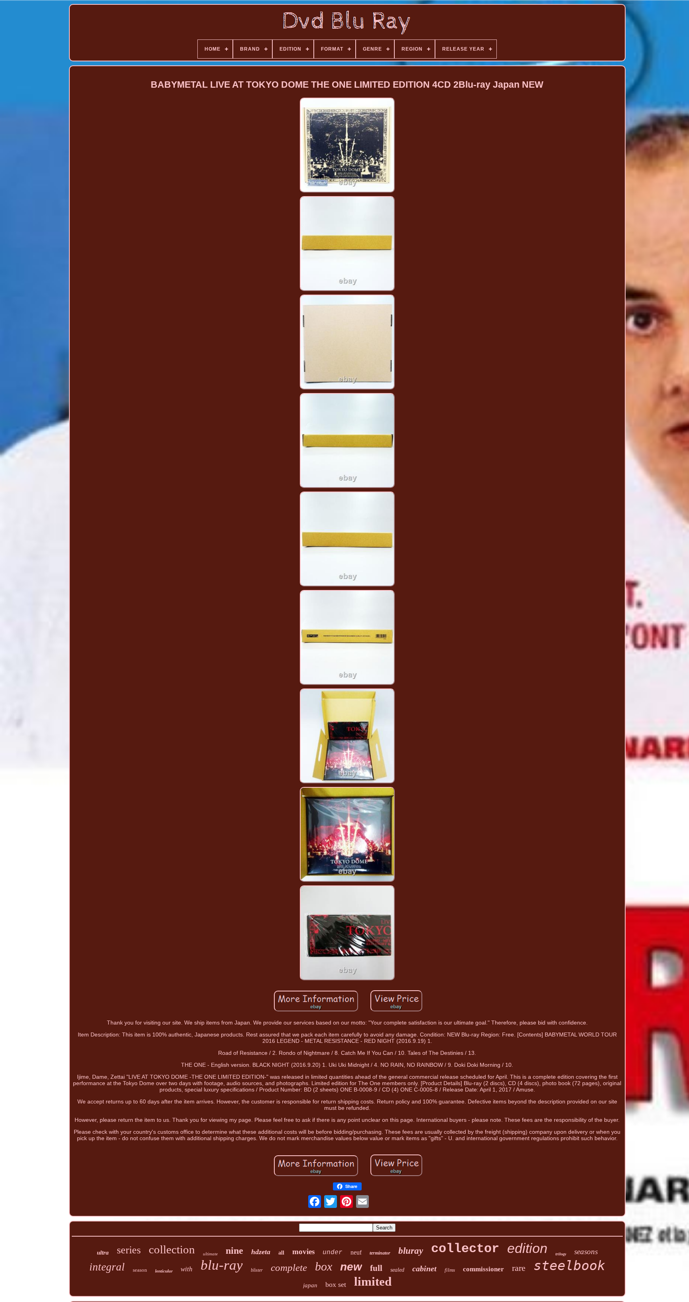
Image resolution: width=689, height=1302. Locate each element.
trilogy (560, 1254)
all (281, 1253)
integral (107, 1267)
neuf (356, 1252)
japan (310, 1285)
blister (257, 1270)
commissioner (483, 1269)
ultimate (210, 1253)
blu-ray (222, 1265)
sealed (397, 1270)
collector (465, 1248)
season (140, 1270)
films (450, 1270)
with (187, 1269)
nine (234, 1250)
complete (289, 1267)
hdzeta (260, 1252)
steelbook (569, 1265)
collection (172, 1249)
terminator (380, 1253)
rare (519, 1268)
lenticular (164, 1271)
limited (373, 1281)
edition (527, 1248)
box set (335, 1284)
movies (303, 1251)
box (323, 1266)
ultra (103, 1252)
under (333, 1252)
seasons (586, 1251)
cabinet (424, 1268)
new (351, 1267)
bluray (410, 1251)
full (376, 1268)
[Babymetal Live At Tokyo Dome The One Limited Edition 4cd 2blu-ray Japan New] (347, 145)
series (129, 1250)
